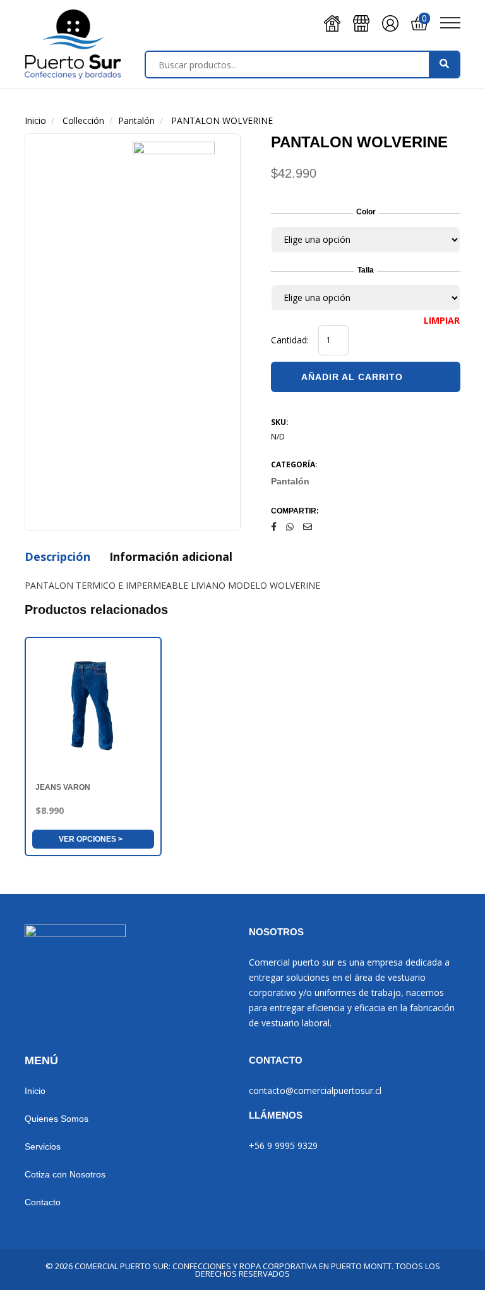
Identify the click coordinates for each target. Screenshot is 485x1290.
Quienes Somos (56, 1119)
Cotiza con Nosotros (65, 1174)
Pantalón (290, 481)
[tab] (57, 557)
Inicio (35, 1091)
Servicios (43, 1146)
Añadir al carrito (352, 377)
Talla (365, 270)
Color (366, 211)
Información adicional (170, 556)
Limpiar (442, 320)
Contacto (43, 1202)
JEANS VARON (62, 787)
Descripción (57, 556)
